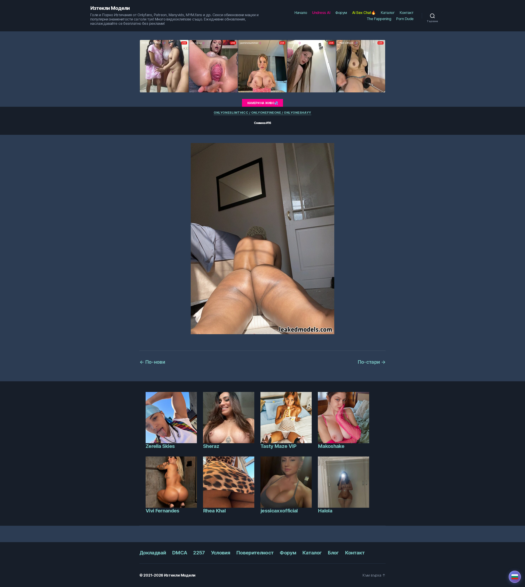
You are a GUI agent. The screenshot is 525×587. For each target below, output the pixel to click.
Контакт (407, 12)
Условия (220, 553)
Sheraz (211, 446)
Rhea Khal (214, 511)
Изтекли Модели (110, 8)
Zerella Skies (160, 446)
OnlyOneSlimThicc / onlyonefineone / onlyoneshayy (262, 113)
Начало (300, 12)
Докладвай (152, 553)
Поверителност (255, 553)
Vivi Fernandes (162, 511)
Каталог (388, 12)
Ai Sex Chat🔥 (364, 12)
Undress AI (321, 12)
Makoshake (331, 446)
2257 (199, 553)
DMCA (179, 553)
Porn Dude (405, 19)
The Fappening (379, 19)
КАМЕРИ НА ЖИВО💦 (262, 103)
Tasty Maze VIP (278, 446)
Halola (325, 511)
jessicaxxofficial (279, 511)
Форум (341, 12)
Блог (333, 553)
